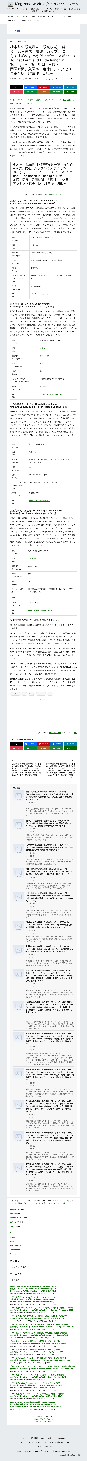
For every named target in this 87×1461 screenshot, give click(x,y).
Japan (50, 79)
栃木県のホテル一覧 (53, 194)
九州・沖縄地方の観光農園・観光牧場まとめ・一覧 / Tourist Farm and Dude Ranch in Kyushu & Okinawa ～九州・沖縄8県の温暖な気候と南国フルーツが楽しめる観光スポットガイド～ (50, 897)
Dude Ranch (28, 42)
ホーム (12, 42)
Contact (13, 1237)
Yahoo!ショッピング (30, 21)
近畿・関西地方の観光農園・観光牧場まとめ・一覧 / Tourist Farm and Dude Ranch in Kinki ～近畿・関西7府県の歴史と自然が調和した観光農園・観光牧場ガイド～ (49, 871)
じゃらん (15, 1226)
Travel (19, 42)
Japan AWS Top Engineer (44, 1419)
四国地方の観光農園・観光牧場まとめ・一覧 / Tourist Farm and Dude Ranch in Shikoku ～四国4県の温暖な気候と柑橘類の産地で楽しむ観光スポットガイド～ (49, 924)
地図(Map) (34, 245)
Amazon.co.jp (64, 16)
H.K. (75, 733)
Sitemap (13, 1254)
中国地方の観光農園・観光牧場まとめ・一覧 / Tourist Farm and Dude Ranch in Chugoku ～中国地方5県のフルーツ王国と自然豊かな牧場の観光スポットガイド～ (48, 823)
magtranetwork (55, 733)
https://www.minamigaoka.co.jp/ (40, 610)
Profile (12, 1233)
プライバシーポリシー (61, 1203)
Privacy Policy (15, 1245)
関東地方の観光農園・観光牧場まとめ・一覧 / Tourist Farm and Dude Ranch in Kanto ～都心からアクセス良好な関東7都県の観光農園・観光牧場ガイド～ (49, 847)
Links (12, 1241)
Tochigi (56, 79)
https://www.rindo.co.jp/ (39, 294)
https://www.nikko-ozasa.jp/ (39, 501)
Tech (74, 1455)
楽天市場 (13, 21)
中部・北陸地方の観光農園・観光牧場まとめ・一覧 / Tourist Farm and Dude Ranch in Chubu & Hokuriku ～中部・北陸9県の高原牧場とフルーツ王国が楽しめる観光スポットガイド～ (50, 795)
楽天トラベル (16, 1222)
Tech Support (15, 1250)
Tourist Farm (64, 79)
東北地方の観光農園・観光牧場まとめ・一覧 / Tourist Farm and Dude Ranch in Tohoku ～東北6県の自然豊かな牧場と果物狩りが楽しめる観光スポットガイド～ (49, 948)
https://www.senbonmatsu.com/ (52, 394)
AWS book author (45, 1422)
